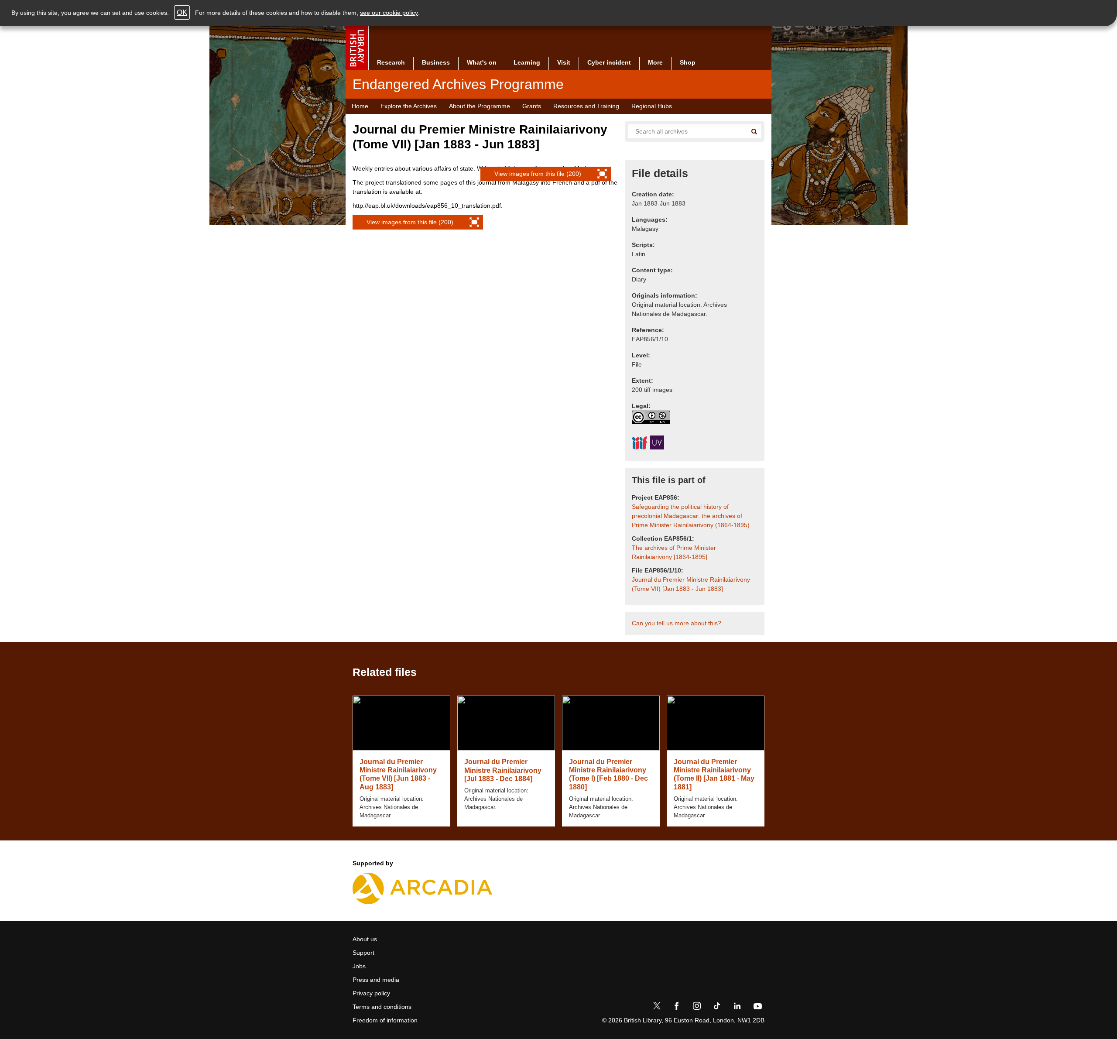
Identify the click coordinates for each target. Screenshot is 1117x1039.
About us (365, 939)
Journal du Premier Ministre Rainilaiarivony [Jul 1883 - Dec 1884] (502, 770)
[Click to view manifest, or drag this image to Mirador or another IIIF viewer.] (639, 444)
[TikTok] (716, 1007)
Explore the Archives (408, 106)
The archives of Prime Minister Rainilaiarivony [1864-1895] (674, 552)
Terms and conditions (382, 1006)
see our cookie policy (389, 12)
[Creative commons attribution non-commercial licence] (651, 417)
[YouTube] (757, 1007)
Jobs (359, 966)
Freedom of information (385, 1020)
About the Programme (479, 106)
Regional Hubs (651, 106)
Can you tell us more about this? (676, 623)
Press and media (376, 979)
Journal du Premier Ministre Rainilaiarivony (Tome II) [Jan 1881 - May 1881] (714, 774)
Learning (527, 62)
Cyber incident (609, 62)
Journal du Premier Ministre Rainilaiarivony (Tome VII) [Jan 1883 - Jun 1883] (691, 584)
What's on (482, 62)
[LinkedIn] (737, 1007)
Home (360, 106)
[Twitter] (656, 1007)
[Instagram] (696, 1007)
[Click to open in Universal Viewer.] (657, 444)
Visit (563, 62)
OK (182, 12)
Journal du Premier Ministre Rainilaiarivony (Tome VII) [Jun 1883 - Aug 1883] (398, 774)
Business (436, 62)
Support (363, 952)
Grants (531, 106)
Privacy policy (371, 993)
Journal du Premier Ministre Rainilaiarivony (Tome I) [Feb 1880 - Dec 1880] (608, 774)
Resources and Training (586, 106)
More (655, 62)
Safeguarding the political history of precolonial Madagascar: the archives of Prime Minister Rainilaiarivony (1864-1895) (691, 515)
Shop (688, 62)
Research (391, 62)
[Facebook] (676, 1007)
